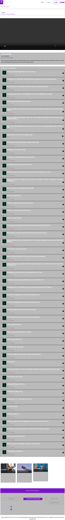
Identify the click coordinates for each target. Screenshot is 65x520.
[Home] (62, 2)
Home (1, 6)
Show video (6, 6)
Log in (42, 2)
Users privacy (11, 498)
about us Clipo (54, 498)
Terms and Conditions (54, 502)
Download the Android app (32, 498)
